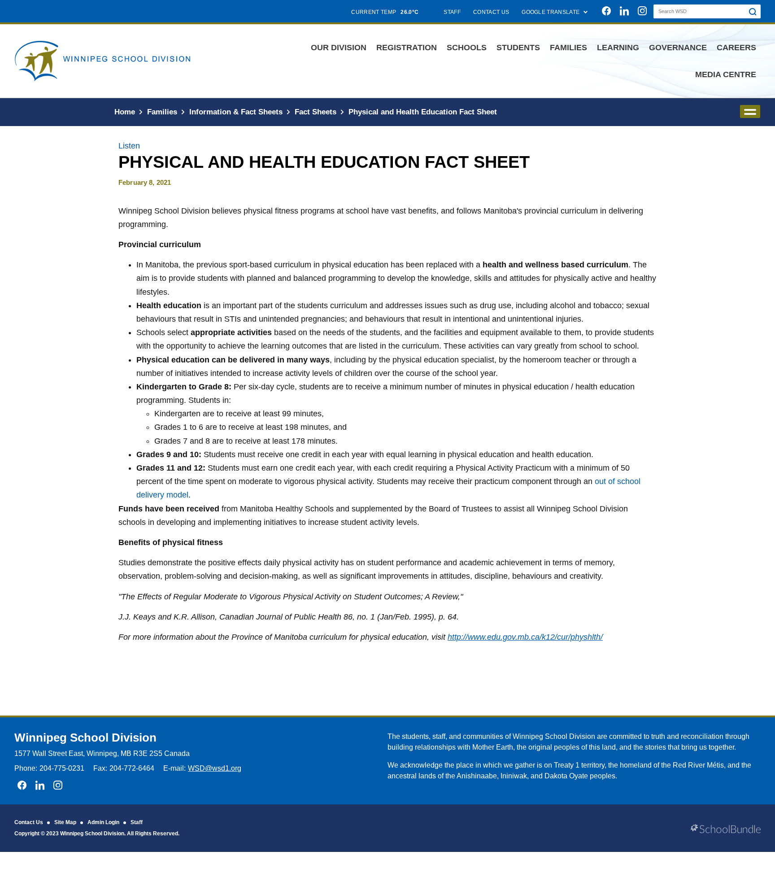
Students (518, 47)
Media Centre (725, 74)
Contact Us (28, 822)
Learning (618, 47)
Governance (678, 47)
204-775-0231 (61, 768)
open (750, 111)
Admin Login (103, 822)
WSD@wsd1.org (214, 768)
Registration (406, 47)
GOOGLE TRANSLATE (551, 12)
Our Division (338, 47)
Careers (736, 47)
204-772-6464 (131, 768)
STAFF (452, 12)
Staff (137, 822)
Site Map (65, 822)
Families (568, 47)
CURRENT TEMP (384, 12)
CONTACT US (491, 12)
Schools (467, 47)
